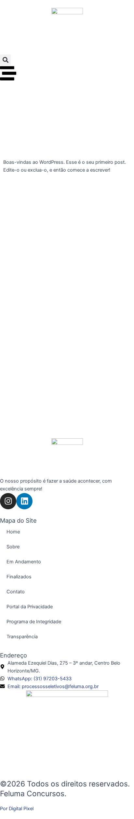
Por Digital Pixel (17, 809)
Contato (16, 592)
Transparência (22, 637)
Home (13, 532)
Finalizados (19, 577)
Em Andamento (24, 562)
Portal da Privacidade (30, 607)
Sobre (13, 547)
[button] (5, 59)
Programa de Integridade (34, 622)
